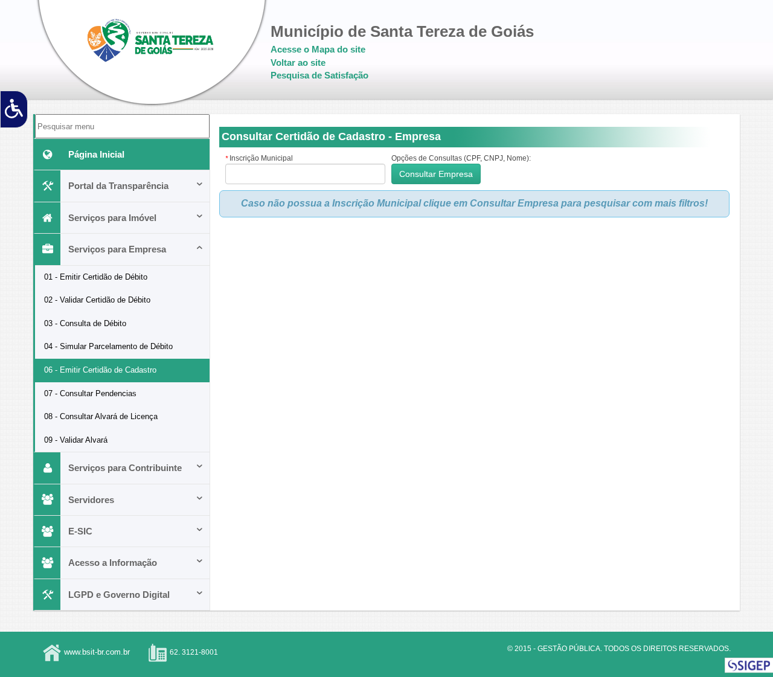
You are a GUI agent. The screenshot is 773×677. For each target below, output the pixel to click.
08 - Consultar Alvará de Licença (101, 416)
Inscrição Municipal (259, 158)
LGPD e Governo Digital (119, 594)
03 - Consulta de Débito (85, 323)
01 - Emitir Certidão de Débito (95, 276)
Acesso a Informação (112, 562)
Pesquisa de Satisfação (319, 75)
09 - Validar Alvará (75, 439)
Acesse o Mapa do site (318, 49)
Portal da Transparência (118, 186)
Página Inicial (96, 154)
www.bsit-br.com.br (97, 652)
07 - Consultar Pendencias (90, 393)
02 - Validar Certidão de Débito (97, 299)
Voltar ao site (298, 62)
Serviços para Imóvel (112, 218)
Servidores (91, 500)
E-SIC (80, 531)
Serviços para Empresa (117, 249)
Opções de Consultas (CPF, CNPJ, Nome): (461, 158)
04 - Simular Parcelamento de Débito (108, 346)
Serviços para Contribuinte (125, 468)
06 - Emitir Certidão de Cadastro (100, 369)
